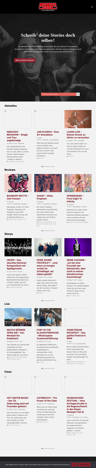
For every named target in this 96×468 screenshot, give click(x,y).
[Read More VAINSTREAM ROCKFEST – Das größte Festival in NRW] (78, 317)
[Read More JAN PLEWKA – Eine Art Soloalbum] (48, 119)
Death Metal (18, 287)
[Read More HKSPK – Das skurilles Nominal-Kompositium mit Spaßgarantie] (18, 247)
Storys (8, 234)
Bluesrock (70, 156)
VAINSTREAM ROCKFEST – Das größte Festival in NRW (76, 334)
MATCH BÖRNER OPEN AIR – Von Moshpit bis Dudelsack (16, 334)
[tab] (43, 166)
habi (40, 403)
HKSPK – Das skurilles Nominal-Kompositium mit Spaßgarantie (17, 264)
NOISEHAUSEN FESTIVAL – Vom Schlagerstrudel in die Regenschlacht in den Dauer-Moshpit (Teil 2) (77, 405)
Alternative (11, 357)
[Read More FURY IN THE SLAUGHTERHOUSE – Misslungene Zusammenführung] (48, 317)
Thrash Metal (79, 363)
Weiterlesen (84, 464)
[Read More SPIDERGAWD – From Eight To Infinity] (78, 183)
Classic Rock (71, 222)
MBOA (8, 359)
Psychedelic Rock (47, 224)
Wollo (10, 143)
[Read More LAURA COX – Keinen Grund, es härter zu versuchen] (78, 119)
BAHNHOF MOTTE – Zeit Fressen (18, 197)
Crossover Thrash (42, 422)
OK (74, 464)
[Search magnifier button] (78, 94)
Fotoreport (22, 409)
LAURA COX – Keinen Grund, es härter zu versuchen (78, 135)
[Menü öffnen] (92, 6)
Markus (11, 341)
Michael (11, 201)
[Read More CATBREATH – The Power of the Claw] (48, 385)
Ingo (10, 271)
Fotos (8, 371)
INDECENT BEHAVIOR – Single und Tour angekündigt (17, 136)
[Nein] (94, 464)
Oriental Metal (48, 222)
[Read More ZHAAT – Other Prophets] (48, 183)
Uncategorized (53, 139)
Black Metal (11, 287)
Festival (17, 357)
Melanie (71, 415)
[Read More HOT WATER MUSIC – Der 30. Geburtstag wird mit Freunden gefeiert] (18, 385)
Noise (15, 219)
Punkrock (18, 161)
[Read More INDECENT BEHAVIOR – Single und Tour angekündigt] (18, 119)
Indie (69, 433)
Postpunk (19, 219)
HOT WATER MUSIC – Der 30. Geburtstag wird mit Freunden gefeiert (18, 402)
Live (7, 303)
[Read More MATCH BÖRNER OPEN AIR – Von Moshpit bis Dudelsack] (18, 317)
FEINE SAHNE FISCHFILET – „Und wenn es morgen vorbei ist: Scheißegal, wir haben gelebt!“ (47, 267)
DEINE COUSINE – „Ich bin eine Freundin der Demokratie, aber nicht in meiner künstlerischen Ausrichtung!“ (76, 268)
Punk (24, 219)
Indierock (74, 433)
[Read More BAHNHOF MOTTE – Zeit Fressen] (18, 183)
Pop (39, 158)
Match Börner (23, 357)
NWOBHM (85, 222)
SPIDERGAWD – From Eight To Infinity (75, 198)
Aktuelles (10, 105)
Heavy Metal (11, 161)
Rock (23, 161)
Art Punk (10, 219)
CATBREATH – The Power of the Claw (47, 399)
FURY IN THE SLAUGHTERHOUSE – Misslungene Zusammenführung (48, 334)
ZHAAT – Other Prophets (45, 197)
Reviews (9, 169)
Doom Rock (41, 222)
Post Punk (11, 425)
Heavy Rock (79, 222)
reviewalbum (17, 204)
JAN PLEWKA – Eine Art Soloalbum (48, 133)
